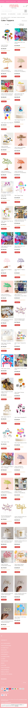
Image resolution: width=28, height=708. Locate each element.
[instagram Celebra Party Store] (1, 635)
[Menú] (1, 6)
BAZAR (2, 663)
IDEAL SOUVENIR (5, 667)
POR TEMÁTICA (4, 652)
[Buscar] (25, 11)
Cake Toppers (13, 17)
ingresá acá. (21, 699)
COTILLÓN (3, 665)
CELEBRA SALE (4, 647)
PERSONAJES (4, 654)
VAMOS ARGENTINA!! (6, 645)
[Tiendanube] (6, 702)
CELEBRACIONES (5, 656)
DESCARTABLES (5, 669)
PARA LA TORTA (7, 17)
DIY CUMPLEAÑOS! (5, 643)
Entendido (16, 705)
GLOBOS (3, 658)
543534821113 (4, 640)
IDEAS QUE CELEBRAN (6, 674)
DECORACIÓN (4, 661)
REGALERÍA (4, 650)
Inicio (2, 17)
